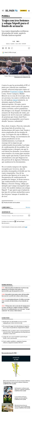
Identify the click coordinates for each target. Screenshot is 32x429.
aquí (26, 227)
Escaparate (16, 359)
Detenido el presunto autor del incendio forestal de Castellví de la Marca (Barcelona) (15, 295)
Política (6, 16)
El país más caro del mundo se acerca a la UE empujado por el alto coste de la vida (15, 322)
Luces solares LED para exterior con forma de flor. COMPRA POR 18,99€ (21, 398)
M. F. (18, 41)
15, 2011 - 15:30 (20, 43)
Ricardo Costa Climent (17, 215)
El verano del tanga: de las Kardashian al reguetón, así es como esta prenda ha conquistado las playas (16, 326)
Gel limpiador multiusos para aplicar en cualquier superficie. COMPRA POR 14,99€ (22, 389)
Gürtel (15, 100)
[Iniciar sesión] (29, 10)
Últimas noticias (7, 284)
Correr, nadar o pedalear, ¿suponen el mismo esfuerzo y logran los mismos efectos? (15, 342)
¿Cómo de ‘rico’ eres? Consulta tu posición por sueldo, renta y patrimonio (15, 337)
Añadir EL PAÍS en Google (10, 52)
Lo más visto (5, 318)
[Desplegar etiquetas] (29, 215)
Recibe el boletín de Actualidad (12, 202)
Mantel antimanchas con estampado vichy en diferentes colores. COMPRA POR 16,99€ (22, 407)
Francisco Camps (16, 92)
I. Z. (14, 41)
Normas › (28, 207)
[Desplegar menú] (3, 10)
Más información (5, 223)
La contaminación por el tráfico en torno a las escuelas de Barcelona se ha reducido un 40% (15, 301)
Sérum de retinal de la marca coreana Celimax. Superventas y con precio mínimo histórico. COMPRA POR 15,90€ (16, 382)
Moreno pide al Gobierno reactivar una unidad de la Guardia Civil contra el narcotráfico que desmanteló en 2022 (15, 289)
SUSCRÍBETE (23, 10)
